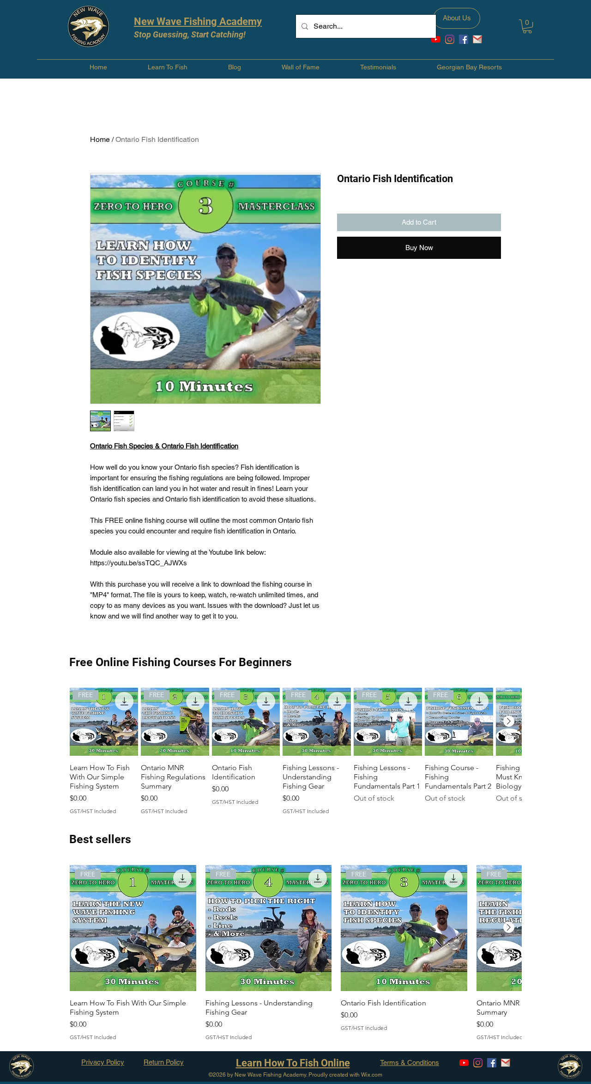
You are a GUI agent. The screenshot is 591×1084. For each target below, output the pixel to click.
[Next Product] (508, 721)
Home (100, 139)
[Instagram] (449, 39)
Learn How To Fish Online (293, 1063)
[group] (295, 751)
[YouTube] (435, 39)
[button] (527, 26)
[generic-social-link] (477, 39)
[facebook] (463, 39)
